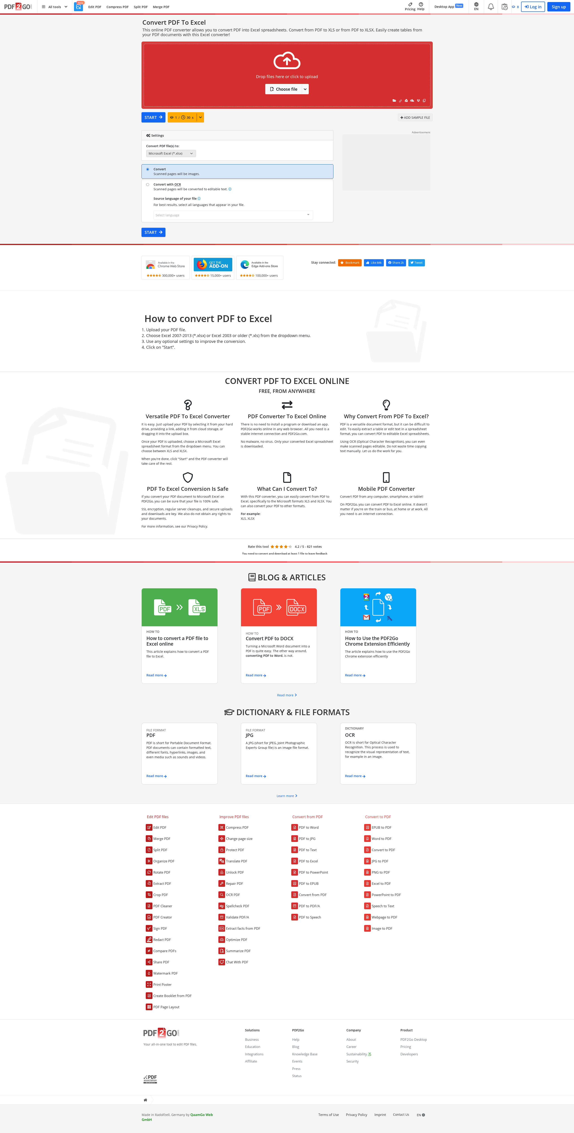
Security (352, 1061)
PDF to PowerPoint (313, 872)
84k (376, 263)
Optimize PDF (236, 939)
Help (420, 9)
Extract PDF (162, 883)
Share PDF (161, 962)
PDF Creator (162, 917)
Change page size (239, 838)
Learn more (285, 796)
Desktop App (448, 6)
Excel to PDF (381, 883)
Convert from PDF (313, 894)
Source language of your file (176, 198)
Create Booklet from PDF (172, 995)
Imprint (380, 1114)
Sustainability (356, 1054)
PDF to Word (309, 827)
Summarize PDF (238, 951)
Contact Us (401, 1114)
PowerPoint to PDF (386, 894)
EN (419, 1115)
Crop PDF (160, 894)
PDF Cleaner (162, 906)
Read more (285, 695)
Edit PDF (94, 7)
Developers (409, 1054)
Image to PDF (382, 928)
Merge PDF (161, 7)
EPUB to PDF (381, 827)
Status (297, 1076)
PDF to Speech (310, 917)
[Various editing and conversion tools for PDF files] (20, 7)
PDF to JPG (307, 838)
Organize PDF (163, 861)
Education (252, 1046)
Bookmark (352, 263)
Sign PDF (160, 928)
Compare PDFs (164, 951)
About (351, 1039)
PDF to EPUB (309, 883)
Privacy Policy (356, 1114)
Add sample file (416, 117)
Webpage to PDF (384, 917)
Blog (295, 1046)
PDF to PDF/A (309, 906)
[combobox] (233, 215)
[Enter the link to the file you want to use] (400, 100)
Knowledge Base (304, 1054)
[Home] (145, 1100)
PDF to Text (308, 850)
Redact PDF (162, 939)
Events (297, 1061)
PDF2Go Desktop (413, 1039)
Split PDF (141, 7)
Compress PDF (117, 7)
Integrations (254, 1054)
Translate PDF (236, 861)
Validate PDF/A (237, 917)
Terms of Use (328, 1114)
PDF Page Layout (166, 1007)
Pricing (410, 9)
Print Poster (162, 984)
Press (296, 1068)
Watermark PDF (165, 973)
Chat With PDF (237, 962)
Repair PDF (234, 883)
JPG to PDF (380, 861)
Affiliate (251, 1061)
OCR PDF (233, 894)
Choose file (286, 89)
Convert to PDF (383, 850)
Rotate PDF (161, 872)
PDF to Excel (308, 861)
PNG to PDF (381, 872)
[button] (54, 6)
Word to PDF (381, 838)
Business (252, 1039)
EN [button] (476, 9)
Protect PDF (235, 850)
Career (351, 1046)
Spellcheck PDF (237, 906)
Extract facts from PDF (243, 928)
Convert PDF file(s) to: (162, 146)
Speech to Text (383, 906)
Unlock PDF (235, 872)
